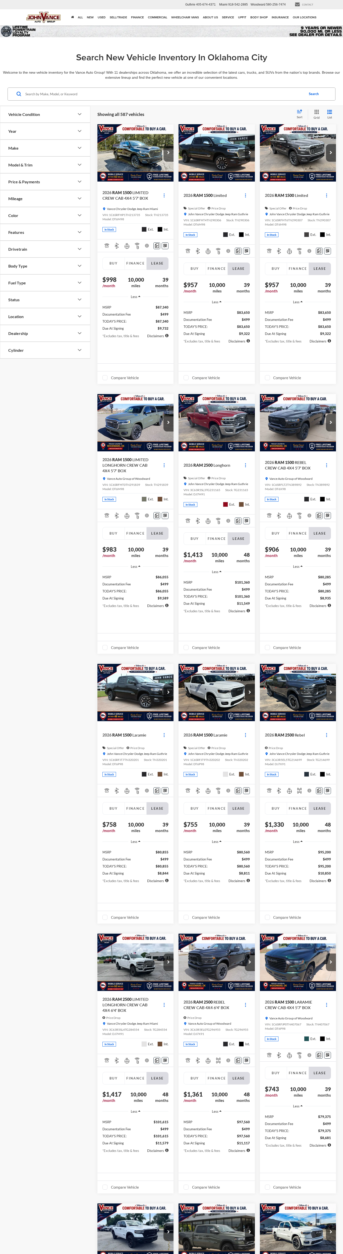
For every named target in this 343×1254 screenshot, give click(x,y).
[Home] (72, 17)
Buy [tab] (113, 263)
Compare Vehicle (125, 377)
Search (314, 94)
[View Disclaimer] (147, 245)
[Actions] (164, 195)
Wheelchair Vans (185, 17)
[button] (168, 153)
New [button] (90, 17)
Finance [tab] (135, 263)
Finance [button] (137, 17)
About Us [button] (210, 17)
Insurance (280, 17)
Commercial (157, 17)
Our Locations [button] (304, 17)
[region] (135, 316)
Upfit (242, 17)
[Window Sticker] (165, 245)
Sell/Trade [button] (118, 17)
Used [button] (102, 17)
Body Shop (259, 17)
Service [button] (228, 17)
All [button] (80, 17)
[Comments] (156, 245)
